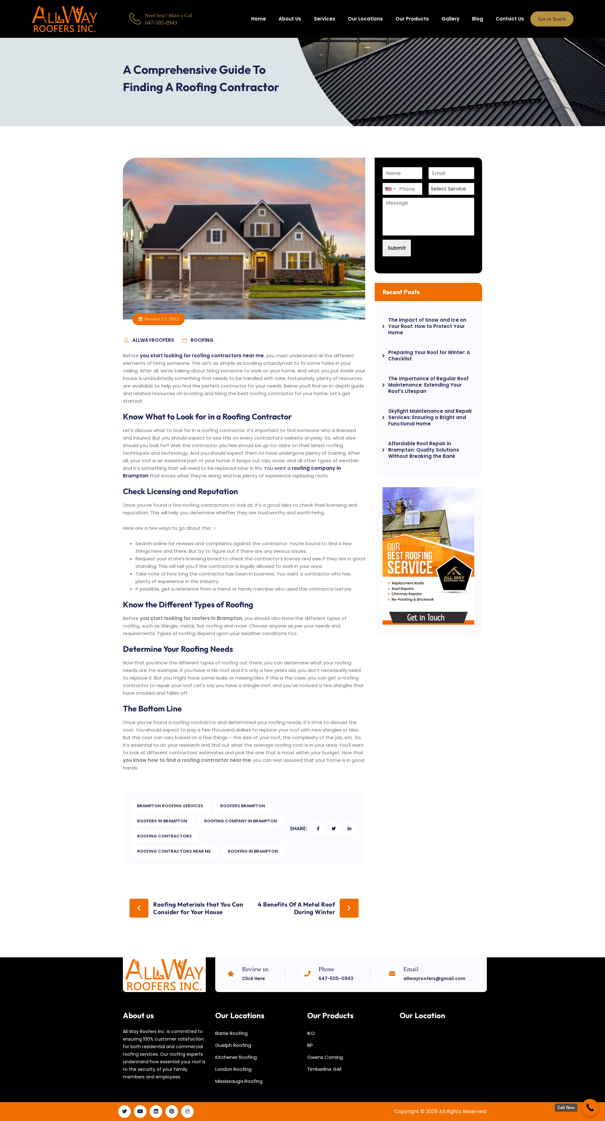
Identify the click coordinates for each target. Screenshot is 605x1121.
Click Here (253, 978)
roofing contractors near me (174, 851)
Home (258, 18)
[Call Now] (590, 1107)
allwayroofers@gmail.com (434, 978)
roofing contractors (164, 836)
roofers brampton (242, 806)
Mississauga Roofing (238, 1081)
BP (310, 1045)
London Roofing (233, 1069)
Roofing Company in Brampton (240, 821)
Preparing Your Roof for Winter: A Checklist (429, 355)
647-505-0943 (336, 978)
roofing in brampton (253, 851)
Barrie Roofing (231, 1033)
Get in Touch (552, 18)
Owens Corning (325, 1057)
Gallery (450, 18)
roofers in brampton (162, 821)
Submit (397, 248)
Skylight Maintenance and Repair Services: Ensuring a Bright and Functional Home (430, 417)
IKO (311, 1033)
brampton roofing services (170, 806)
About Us (290, 18)
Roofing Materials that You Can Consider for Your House (198, 908)
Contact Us (510, 18)
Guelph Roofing (233, 1045)
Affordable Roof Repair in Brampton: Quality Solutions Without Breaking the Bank (423, 449)
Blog (477, 18)
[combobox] (390, 189)
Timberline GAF (324, 1069)
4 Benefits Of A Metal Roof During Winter (296, 908)
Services (324, 18)
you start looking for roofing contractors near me (202, 355)
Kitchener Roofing (236, 1057)
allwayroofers (154, 340)
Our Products (412, 18)
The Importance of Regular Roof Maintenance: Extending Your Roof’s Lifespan (428, 384)
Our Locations (365, 18)
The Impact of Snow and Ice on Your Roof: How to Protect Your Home (427, 326)
